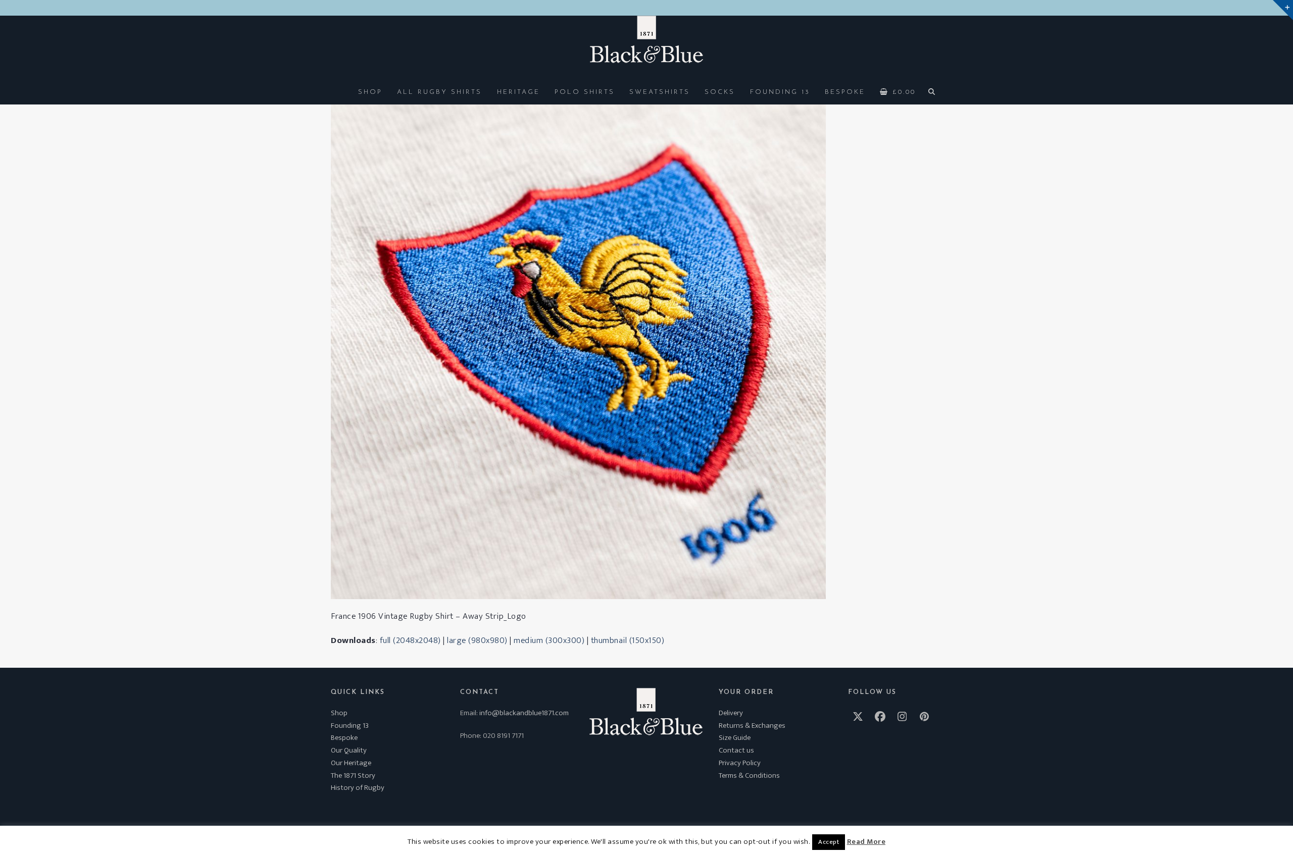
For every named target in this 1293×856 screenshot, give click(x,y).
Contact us (736, 750)
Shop (339, 713)
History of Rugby (357, 787)
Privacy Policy (740, 763)
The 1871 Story (353, 775)
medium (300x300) (549, 640)
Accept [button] (828, 841)
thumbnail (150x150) (628, 640)
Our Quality (349, 750)
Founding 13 (350, 725)
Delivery (731, 713)
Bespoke (344, 737)
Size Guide (735, 737)
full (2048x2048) (410, 640)
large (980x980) (477, 640)
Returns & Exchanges (752, 725)
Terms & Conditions (749, 775)
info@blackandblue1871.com (524, 713)
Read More (866, 842)
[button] (898, 91)
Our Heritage (351, 763)
